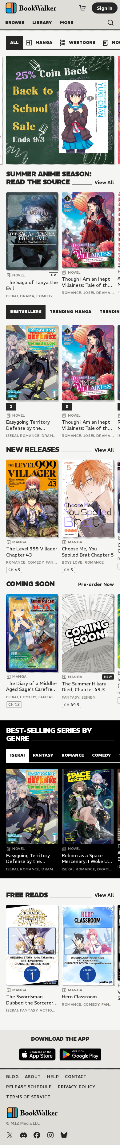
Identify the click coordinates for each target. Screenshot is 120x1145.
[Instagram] (50, 1135)
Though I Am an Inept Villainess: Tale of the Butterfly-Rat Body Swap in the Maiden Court (86, 282)
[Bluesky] (64, 1135)
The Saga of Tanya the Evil (32, 285)
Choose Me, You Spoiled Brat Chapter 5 (88, 552)
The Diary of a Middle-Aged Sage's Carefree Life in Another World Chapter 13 (31, 686)
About (33, 1077)
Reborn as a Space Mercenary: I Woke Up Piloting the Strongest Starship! (87, 859)
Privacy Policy (76, 1087)
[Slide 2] (60, 110)
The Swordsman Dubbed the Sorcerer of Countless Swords (29, 1000)
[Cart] (82, 8)
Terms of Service (28, 1097)
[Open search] (111, 22)
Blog (12, 1077)
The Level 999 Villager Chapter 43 (31, 552)
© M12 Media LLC (23, 1123)
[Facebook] (37, 1135)
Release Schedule (29, 1087)
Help (53, 1077)
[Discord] (23, 1135)
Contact (76, 1077)
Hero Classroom (79, 997)
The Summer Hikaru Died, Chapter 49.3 (84, 687)
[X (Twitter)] (10, 1135)
